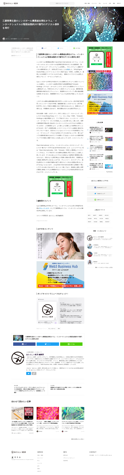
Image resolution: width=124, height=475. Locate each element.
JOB (110, 3)
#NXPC (89, 221)
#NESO (107, 218)
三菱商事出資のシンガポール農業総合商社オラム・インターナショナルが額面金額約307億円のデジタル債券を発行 (22, 50)
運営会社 (65, 455)
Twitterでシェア (101, 193)
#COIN (101, 218)
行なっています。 (44, 208)
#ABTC (94, 215)
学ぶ (100, 3)
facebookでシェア (101, 187)
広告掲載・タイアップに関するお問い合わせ (100, 455)
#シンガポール (52, 328)
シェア (45, 48)
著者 (114, 3)
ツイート (61, 48)
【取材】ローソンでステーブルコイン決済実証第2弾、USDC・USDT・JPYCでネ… (97, 147)
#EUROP (107, 221)
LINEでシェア (100, 199)
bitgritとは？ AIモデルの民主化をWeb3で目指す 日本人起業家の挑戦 (96, 156)
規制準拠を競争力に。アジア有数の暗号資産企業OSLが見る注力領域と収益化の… (97, 129)
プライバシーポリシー (69, 458)
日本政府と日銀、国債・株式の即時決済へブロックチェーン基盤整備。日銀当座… (97, 165)
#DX (59, 328)
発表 (68, 69)
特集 (99, 132)
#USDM (90, 218)
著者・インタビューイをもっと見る (104, 267)
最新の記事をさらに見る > (77, 439)
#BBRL (101, 221)
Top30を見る (109, 172)
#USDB (95, 221)
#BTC (89, 215)
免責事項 (65, 460)
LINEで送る (77, 48)
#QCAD (106, 215)
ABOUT (119, 3)
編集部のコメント (16, 55)
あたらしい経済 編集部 (35, 354)
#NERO (100, 215)
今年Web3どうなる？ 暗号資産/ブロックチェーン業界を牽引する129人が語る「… (96, 138)
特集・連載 (87, 3)
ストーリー (94, 3)
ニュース (105, 3)
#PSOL (95, 218)
